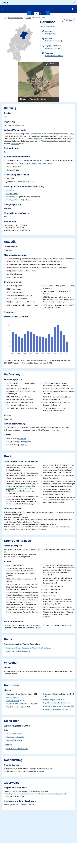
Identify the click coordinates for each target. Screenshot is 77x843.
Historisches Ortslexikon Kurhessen (19, 694)
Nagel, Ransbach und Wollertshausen (56, 703)
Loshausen (12, 625)
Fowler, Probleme (12, 697)
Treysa (25, 445)
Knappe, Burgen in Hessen (52, 700)
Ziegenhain (20, 125)
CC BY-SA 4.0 (47, 769)
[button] (74, 2)
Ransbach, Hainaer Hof (14, 200)
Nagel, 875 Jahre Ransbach (16, 704)
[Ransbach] (48, 13)
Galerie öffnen (52, 63)
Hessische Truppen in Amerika (17, 748)
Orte (4, 17)
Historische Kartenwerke (15, 737)
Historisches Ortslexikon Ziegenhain (56, 694)
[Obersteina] (29, 13)
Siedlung (69, 20)
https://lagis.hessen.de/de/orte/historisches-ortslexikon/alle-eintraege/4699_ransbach (35, 794)
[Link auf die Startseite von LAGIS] (11, 2)
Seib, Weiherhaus (12, 700)
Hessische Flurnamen (14, 734)
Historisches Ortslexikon (15, 17)
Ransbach (10, 190)
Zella (30, 625)
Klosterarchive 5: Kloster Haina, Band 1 (34, 163)
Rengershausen (12, 193)
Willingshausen (50, 33)
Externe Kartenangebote (54, 55)
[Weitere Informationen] (62, 41)
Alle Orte (28, 17)
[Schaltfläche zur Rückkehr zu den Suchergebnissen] (3, 9)
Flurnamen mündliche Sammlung (18, 651)
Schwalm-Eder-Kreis (52, 41)
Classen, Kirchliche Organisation (55, 709)
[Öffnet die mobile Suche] (72, 9)
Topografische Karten (14, 740)
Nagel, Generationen (13, 707)
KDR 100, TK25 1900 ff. (53, 48)
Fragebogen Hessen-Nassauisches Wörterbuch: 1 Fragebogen (28, 648)
